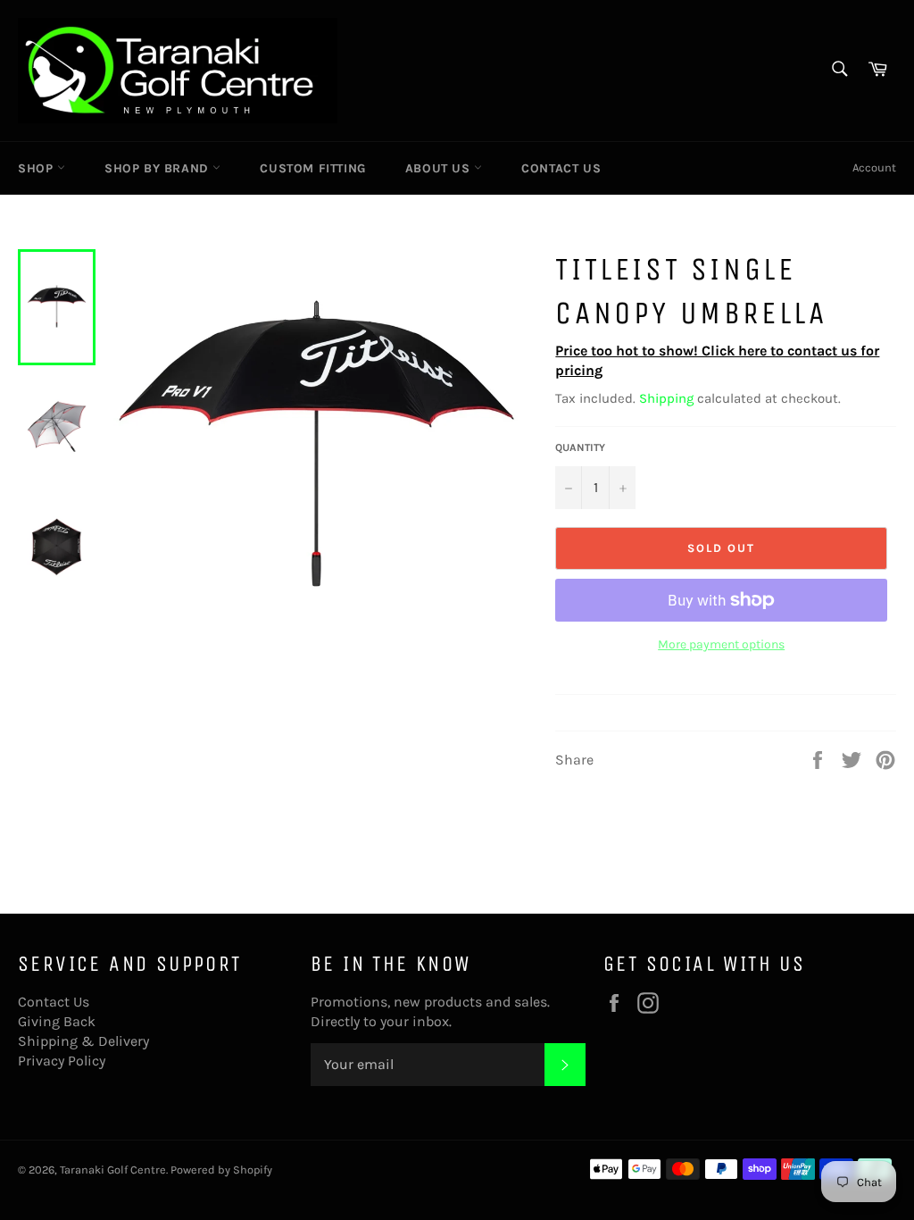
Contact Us (561, 168)
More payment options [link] (721, 644)
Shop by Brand (158, 168)
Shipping (666, 398)
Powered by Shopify (221, 1169)
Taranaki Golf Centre (113, 1169)
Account (874, 167)
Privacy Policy (61, 1060)
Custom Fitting (312, 168)
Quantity (580, 447)
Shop (37, 168)
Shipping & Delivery (83, 1040)
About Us (439, 168)
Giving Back (57, 1021)
